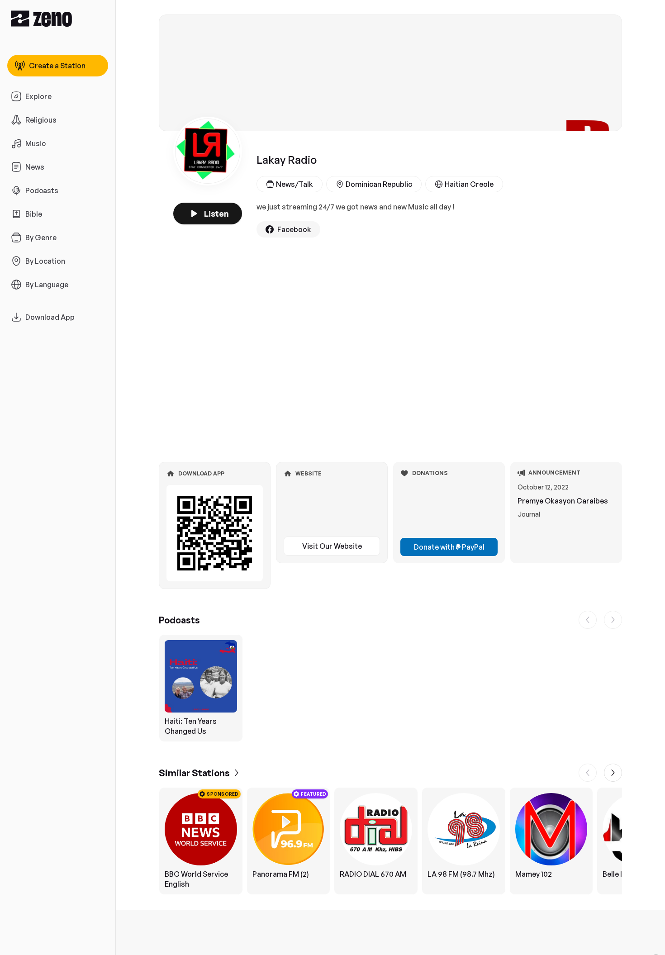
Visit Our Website (332, 546)
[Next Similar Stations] (613, 773)
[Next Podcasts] (613, 620)
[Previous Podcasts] (588, 620)
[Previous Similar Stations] (588, 773)
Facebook (294, 229)
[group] (390, 688)
